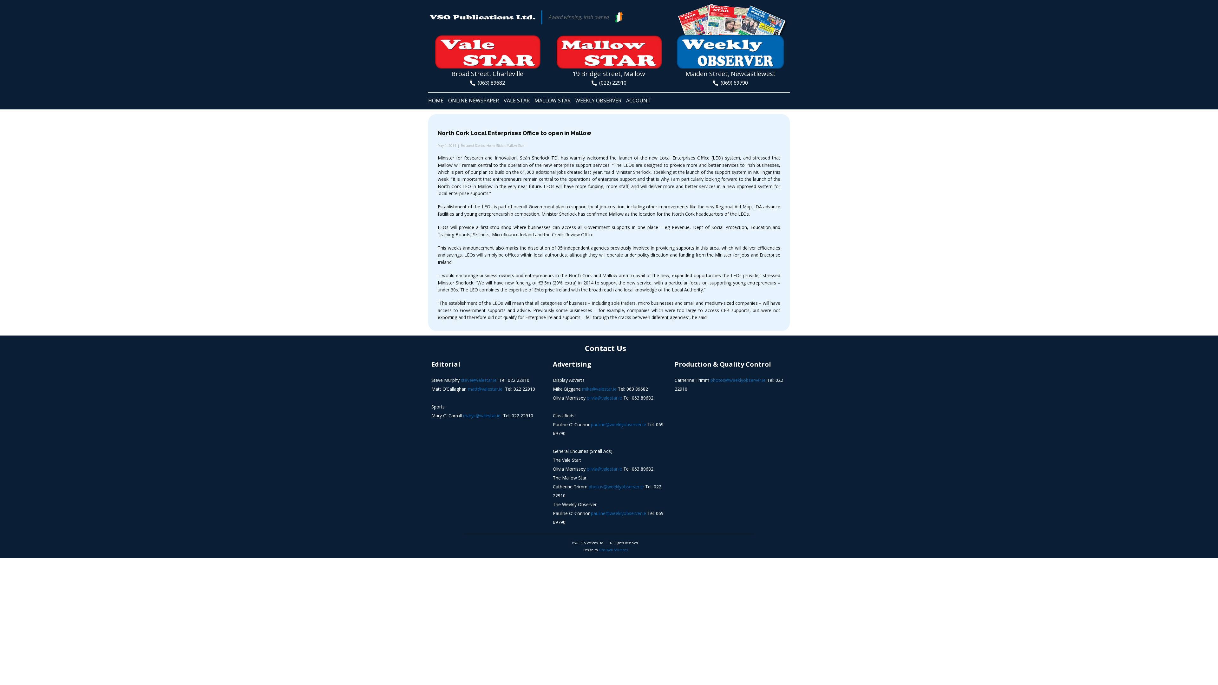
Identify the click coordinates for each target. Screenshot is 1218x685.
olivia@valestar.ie (604, 398)
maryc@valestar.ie (482, 416)
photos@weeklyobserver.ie (616, 487)
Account (638, 100)
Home (435, 100)
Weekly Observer (598, 100)
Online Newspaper (473, 100)
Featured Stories (473, 145)
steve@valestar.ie (479, 380)
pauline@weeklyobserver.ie (618, 424)
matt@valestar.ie (485, 389)
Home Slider (496, 145)
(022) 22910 (611, 82)
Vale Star (517, 100)
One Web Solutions (613, 550)
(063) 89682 (490, 82)
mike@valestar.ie (599, 389)
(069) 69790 (733, 82)
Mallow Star (552, 100)
